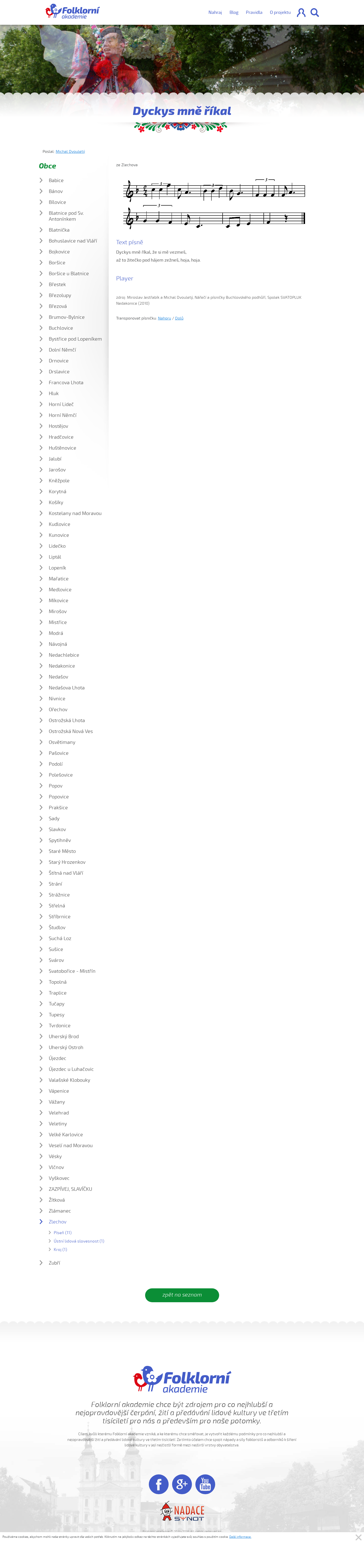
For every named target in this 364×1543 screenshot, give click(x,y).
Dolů (179, 318)
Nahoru (164, 318)
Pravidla (254, 12)
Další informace (240, 1537)
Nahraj (215, 12)
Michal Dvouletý (70, 151)
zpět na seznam (182, 1295)
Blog (234, 12)
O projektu (280, 12)
